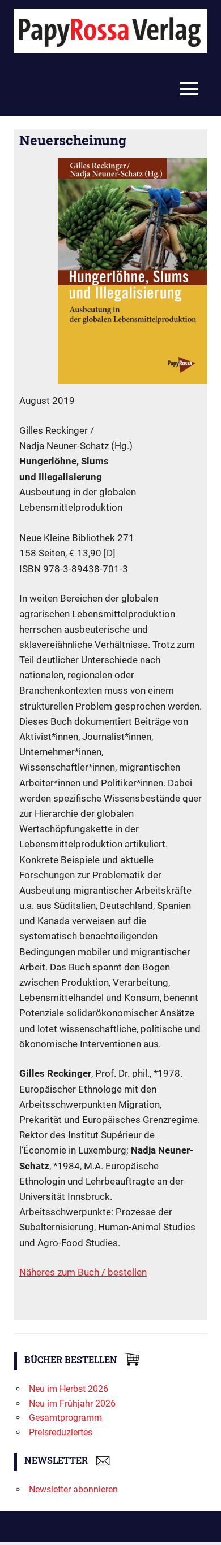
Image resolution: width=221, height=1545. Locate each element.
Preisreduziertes (60, 1432)
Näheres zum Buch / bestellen (83, 1272)
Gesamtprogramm (65, 1417)
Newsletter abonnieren (73, 1489)
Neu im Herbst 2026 (68, 1388)
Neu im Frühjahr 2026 (72, 1403)
